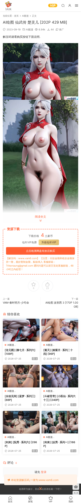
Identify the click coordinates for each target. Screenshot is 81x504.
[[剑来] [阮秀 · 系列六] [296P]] (21, 422)
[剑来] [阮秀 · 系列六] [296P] (21, 444)
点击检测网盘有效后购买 (40, 250)
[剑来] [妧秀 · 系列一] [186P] (59, 444)
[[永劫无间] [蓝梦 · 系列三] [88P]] (21, 376)
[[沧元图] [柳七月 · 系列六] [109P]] (21, 330)
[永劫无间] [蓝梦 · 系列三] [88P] (20, 397)
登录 (44, 472)
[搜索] (63, 5)
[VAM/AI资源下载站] (8, 5)
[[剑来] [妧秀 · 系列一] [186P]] (59, 422)
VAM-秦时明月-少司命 (16, 302)
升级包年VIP (48, 242)
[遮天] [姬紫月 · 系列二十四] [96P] (58, 351)
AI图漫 (29, 29)
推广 (61, 29)
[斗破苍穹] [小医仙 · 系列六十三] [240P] (59, 397)
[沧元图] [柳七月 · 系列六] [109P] (20, 351)
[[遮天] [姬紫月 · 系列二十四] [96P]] (59, 330)
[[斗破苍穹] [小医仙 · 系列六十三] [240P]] (59, 376)
